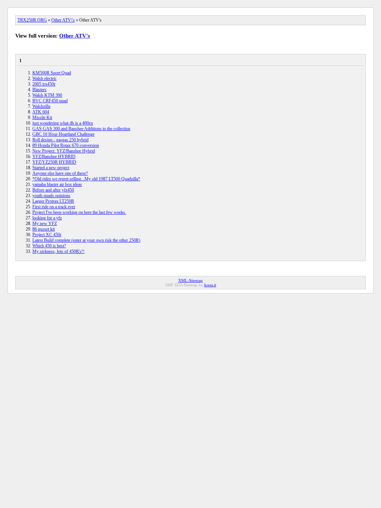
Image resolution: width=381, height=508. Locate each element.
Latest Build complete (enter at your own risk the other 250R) (86, 240)
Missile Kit (42, 117)
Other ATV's (74, 36)
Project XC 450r (46, 234)
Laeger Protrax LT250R (53, 201)
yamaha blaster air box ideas (57, 184)
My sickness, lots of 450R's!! (58, 251)
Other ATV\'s (63, 20)
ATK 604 (40, 112)
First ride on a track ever (53, 206)
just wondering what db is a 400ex (62, 123)
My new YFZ (44, 223)
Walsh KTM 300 (47, 95)
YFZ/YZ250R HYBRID (54, 162)
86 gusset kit (43, 229)
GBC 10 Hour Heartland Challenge (63, 134)
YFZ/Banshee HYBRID (54, 156)
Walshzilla (41, 106)
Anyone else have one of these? (60, 173)
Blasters (39, 89)
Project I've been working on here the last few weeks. (79, 212)
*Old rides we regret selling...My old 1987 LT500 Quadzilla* (86, 178)
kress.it (210, 285)
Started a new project (50, 167)
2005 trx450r (43, 84)
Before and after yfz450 (53, 190)
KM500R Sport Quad (51, 72)
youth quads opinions (51, 195)
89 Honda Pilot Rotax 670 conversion (65, 145)
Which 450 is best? (49, 245)
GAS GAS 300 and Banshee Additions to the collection (81, 128)
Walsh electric (44, 78)
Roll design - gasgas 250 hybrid (60, 139)
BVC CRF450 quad (50, 100)
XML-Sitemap (190, 280)
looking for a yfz (47, 218)
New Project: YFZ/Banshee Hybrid (63, 151)
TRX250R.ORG (32, 20)
